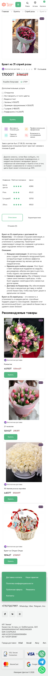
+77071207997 (10, 606)
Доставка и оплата (14, 577)
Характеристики (34, 218)
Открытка (9, 93)
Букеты (17, 11)
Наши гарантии (32, 577)
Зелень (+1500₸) (11, 102)
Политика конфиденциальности (19, 583)
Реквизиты (30, 590)
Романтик (8, 364)
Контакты (10, 596)
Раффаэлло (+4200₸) (14, 112)
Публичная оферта (14, 590)
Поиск (27, 6)
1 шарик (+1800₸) (11, 109)
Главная (5, 11)
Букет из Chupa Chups (13, 551)
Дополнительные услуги (13, 88)
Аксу (37, 643)
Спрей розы (30, 11)
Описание (12, 217)
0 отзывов (41, 69)
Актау (45, 643)
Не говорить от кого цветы (17, 96)
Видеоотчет (10, 99)
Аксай (28, 643)
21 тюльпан (9, 426)
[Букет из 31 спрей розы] (25, 36)
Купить (13, 119)
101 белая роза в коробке (15, 489)
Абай (20, 643)
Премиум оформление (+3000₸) (19, 106)
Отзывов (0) (12, 226)
